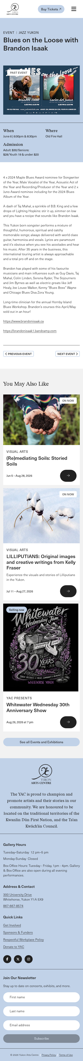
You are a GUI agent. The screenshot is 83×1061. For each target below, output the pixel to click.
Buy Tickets (50, 9)
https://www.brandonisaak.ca (23, 321)
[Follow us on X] (18, 959)
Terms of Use (66, 1054)
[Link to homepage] (12, 9)
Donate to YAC (13, 947)
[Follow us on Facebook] (7, 959)
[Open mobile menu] (74, 9)
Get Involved (12, 925)
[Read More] (41, 439)
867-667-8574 (13, 906)
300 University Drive (17, 894)
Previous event (20, 354)
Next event (66, 354)
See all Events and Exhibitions (41, 741)
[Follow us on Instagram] (29, 959)
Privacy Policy (49, 1054)
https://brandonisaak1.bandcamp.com (30, 331)
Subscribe (41, 1038)
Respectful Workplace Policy (23, 939)
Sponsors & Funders (18, 932)
